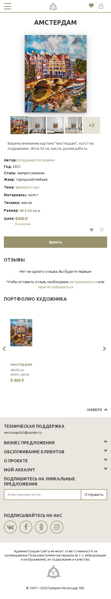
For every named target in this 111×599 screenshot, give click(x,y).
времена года (27, 187)
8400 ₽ (23, 221)
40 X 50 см (29, 211)
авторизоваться (83, 282)
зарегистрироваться (55, 287)
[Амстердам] (21, 332)
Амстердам (21, 364)
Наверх (94, 410)
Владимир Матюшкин (36, 160)
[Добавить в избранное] (101, 230)
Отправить (94, 495)
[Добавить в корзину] (91, 230)
